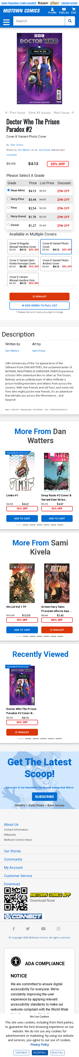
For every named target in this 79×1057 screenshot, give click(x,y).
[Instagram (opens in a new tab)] (58, 929)
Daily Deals (36, 805)
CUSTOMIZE (21, 1053)
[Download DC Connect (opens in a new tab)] (41, 916)
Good (15, 225)
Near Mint (18, 190)
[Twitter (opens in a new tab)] (28, 929)
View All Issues (39, 113)
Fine (14, 207)
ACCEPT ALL (40, 1053)
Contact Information (16, 829)
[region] (8, 477)
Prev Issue (17, 113)
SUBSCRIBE (44, 796)
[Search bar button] (70, 21)
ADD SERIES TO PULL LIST (40, 305)
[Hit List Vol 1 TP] (22, 583)
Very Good (18, 216)
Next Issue (62, 113)
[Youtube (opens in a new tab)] (43, 929)
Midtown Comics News (18, 839)
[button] (52, 11)
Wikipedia (10, 834)
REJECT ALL (58, 1053)
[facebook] (14, 929)
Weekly (20, 805)
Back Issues (55, 805)
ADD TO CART (22, 518)
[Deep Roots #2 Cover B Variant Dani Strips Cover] (57, 471)
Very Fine (17, 199)
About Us (11, 824)
